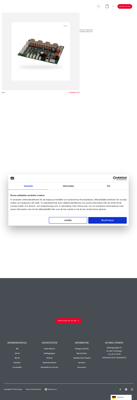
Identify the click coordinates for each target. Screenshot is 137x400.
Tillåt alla (107, 220)
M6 (17, 349)
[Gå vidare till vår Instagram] (132, 389)
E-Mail (90, 143)
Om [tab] (108, 186)
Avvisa (68, 220)
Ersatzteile (89, 31)
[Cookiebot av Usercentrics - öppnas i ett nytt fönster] (115, 178)
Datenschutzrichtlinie (33, 389)
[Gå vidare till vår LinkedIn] (126, 389)
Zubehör (17, 362)
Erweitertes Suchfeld (98, 6)
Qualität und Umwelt (81, 358)
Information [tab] (68, 186)
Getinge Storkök (82, 349)
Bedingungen (49, 353)
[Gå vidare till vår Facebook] (120, 389)
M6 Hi (17, 353)
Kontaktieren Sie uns (49, 367)
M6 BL (17, 358)
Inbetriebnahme (49, 362)
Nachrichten (82, 353)
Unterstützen (49, 349)
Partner (49, 358)
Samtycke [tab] (28, 186)
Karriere (81, 362)
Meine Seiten (124, 6)
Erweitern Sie (74, 92)
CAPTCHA (91, 254)
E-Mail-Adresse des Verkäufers (100, 165)
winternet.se (52, 389)
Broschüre (81, 367)
